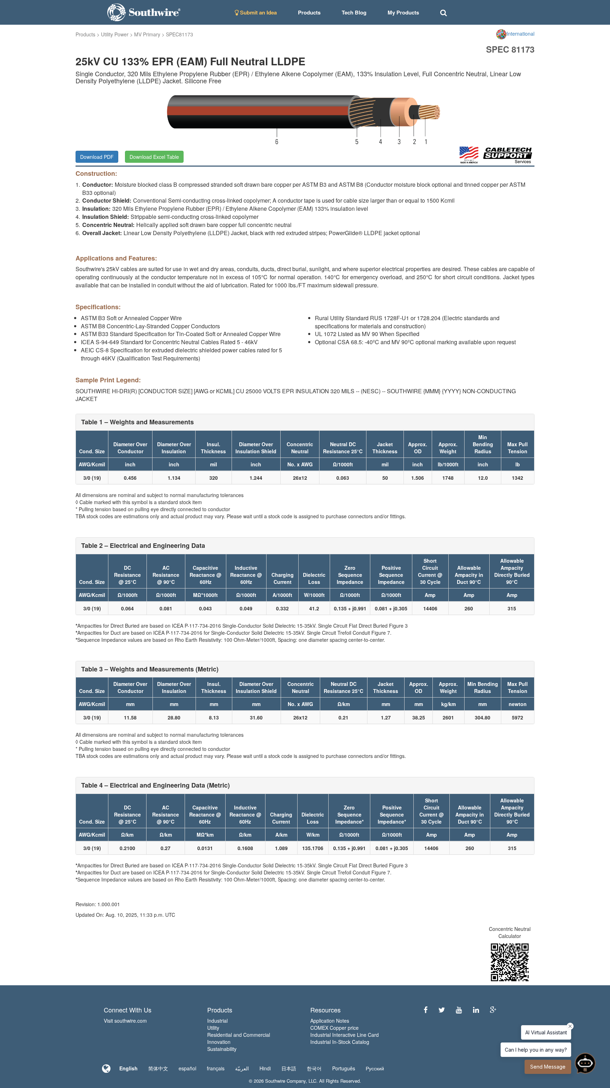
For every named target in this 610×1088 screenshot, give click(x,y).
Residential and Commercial (238, 1034)
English (128, 1068)
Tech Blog (354, 12)
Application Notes (329, 1020)
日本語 (288, 1068)
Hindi (265, 1068)
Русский (375, 1068)
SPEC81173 (179, 34)
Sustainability (222, 1048)
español (187, 1068)
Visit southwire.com (125, 1020)
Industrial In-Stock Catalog (339, 1041)
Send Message (548, 1067)
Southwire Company (285, 1080)
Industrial (217, 1020)
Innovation (219, 1041)
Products (85, 34)
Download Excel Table (154, 156)
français (216, 1068)
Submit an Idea (258, 12)
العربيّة (242, 1068)
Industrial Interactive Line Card (344, 1034)
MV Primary (147, 34)
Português (343, 1068)
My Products (403, 12)
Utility (213, 1027)
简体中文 (158, 1068)
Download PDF (97, 156)
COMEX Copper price (334, 1027)
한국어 (314, 1068)
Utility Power (114, 34)
